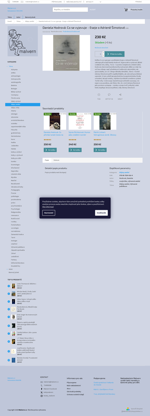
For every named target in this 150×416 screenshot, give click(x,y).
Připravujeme (57, 2)
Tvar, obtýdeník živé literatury (104, 394)
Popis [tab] (47, 160)
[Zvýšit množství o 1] (103, 52)
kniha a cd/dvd (16, 152)
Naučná (13, 180)
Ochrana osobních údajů (75, 395)
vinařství (14, 244)
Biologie (14, 89)
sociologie (15, 228)
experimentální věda (18, 126)
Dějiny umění (15, 104)
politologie (15, 196)
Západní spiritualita (18, 250)
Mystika (14, 177)
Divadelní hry (15, 266)
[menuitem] (9, 17)
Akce (68, 389)
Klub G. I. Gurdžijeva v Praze (103, 389)
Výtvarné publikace (18, 247)
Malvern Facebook (50, 389)
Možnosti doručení (101, 48)
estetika (14, 123)
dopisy (13, 111)
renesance (15, 215)
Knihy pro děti (16, 158)
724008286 (47, 385)
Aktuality (89, 2)
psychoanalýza (16, 206)
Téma (11, 66)
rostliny (13, 222)
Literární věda (16, 174)
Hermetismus (16, 136)
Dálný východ (16, 101)
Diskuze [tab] (56, 160)
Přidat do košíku (116, 54)
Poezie (13, 193)
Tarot (13, 237)
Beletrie (14, 85)
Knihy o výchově (17, 155)
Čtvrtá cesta (15, 98)
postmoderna (16, 199)
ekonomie (14, 117)
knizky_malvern (49, 396)
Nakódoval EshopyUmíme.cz (133, 411)
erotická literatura (17, 120)
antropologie (15, 76)
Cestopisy (14, 95)
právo (13, 203)
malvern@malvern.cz (51, 382)
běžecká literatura (17, 263)
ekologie (14, 114)
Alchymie (14, 69)
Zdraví (13, 253)
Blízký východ (16, 92)
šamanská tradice (17, 234)
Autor (11, 269)
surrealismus (15, 231)
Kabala (13, 149)
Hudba (13, 142)
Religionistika (16, 212)
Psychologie (15, 209)
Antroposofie (16, 79)
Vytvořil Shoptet (137, 409)
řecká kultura (15, 225)
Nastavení (48, 213)
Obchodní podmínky (74, 392)
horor (13, 139)
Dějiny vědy (15, 108)
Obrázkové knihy (17, 187)
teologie (14, 241)
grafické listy (15, 133)
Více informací (48, 207)
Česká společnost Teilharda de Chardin (103, 384)
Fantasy (14, 260)
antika (13, 73)
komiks (13, 161)
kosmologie (15, 165)
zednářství (15, 256)
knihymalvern (48, 392)
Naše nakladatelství (74, 2)
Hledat (93, 10)
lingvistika (14, 171)
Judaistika (14, 146)
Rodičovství (15, 218)
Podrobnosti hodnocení (71, 32)
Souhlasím (101, 213)
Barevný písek (14, 272)
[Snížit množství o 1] (103, 55)
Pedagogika (15, 190)
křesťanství (15, 168)
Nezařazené (15, 184)
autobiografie (16, 82)
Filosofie (14, 130)
